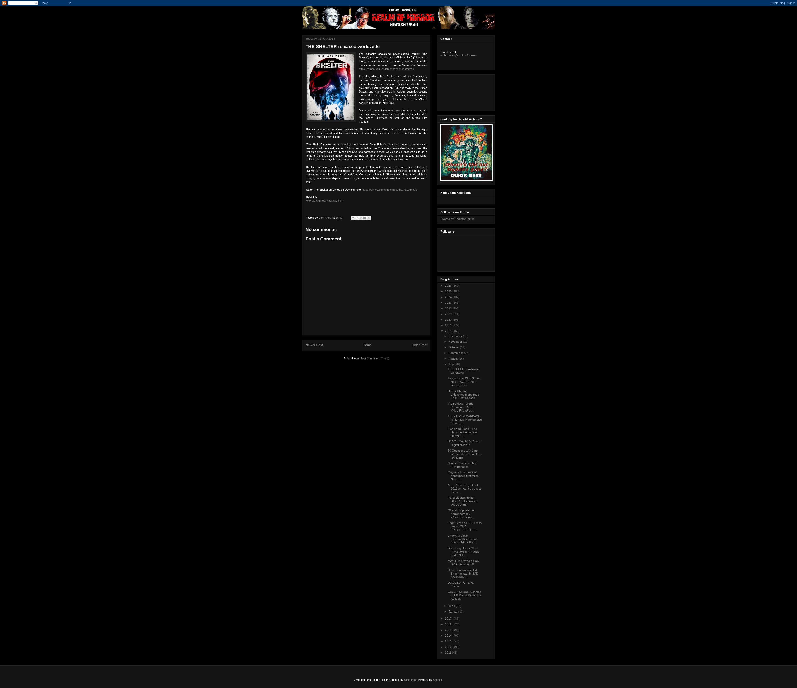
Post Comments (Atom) (375, 358)
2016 (448, 624)
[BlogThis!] (357, 218)
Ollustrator (410, 679)
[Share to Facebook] (365, 218)
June (452, 606)
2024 (448, 297)
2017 (448, 618)
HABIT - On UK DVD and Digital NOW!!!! (464, 443)
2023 (448, 302)
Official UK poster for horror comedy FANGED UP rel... (461, 514)
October (454, 347)
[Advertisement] (459, 91)
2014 (448, 635)
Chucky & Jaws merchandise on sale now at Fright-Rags (463, 539)
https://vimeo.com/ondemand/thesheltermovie (389, 189)
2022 (448, 308)
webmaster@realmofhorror (458, 55)
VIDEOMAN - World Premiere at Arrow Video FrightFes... (461, 407)
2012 (448, 647)
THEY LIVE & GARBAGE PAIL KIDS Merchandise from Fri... (465, 420)
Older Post (419, 345)
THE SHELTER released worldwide (464, 371)
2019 (448, 325)
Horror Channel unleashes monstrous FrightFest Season (463, 394)
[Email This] (353, 218)
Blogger (437, 679)
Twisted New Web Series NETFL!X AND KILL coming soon (464, 382)
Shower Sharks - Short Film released (462, 465)
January (454, 611)
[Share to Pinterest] (369, 218)
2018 (448, 331)
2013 (448, 641)
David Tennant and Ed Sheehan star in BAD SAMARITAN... (463, 573)
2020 (448, 319)
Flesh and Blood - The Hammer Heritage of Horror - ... (463, 432)
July (452, 364)
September (456, 352)
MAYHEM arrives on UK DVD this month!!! (463, 562)
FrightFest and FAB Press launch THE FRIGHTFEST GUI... (465, 526)
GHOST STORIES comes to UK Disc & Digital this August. (465, 595)
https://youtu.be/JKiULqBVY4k (324, 200)
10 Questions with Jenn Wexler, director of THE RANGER (464, 454)
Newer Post (314, 345)
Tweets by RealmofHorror (457, 218)
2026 (448, 285)
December (456, 336)
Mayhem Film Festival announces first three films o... (463, 476)
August (453, 358)
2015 (448, 630)
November (456, 341)
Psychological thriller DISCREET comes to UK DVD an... (463, 501)
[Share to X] (361, 218)
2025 (448, 291)
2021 (448, 314)
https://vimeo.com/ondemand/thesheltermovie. (387, 69)
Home (367, 345)
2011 (448, 652)
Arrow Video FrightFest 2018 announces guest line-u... (464, 488)
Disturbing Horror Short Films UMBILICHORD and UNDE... (463, 552)
